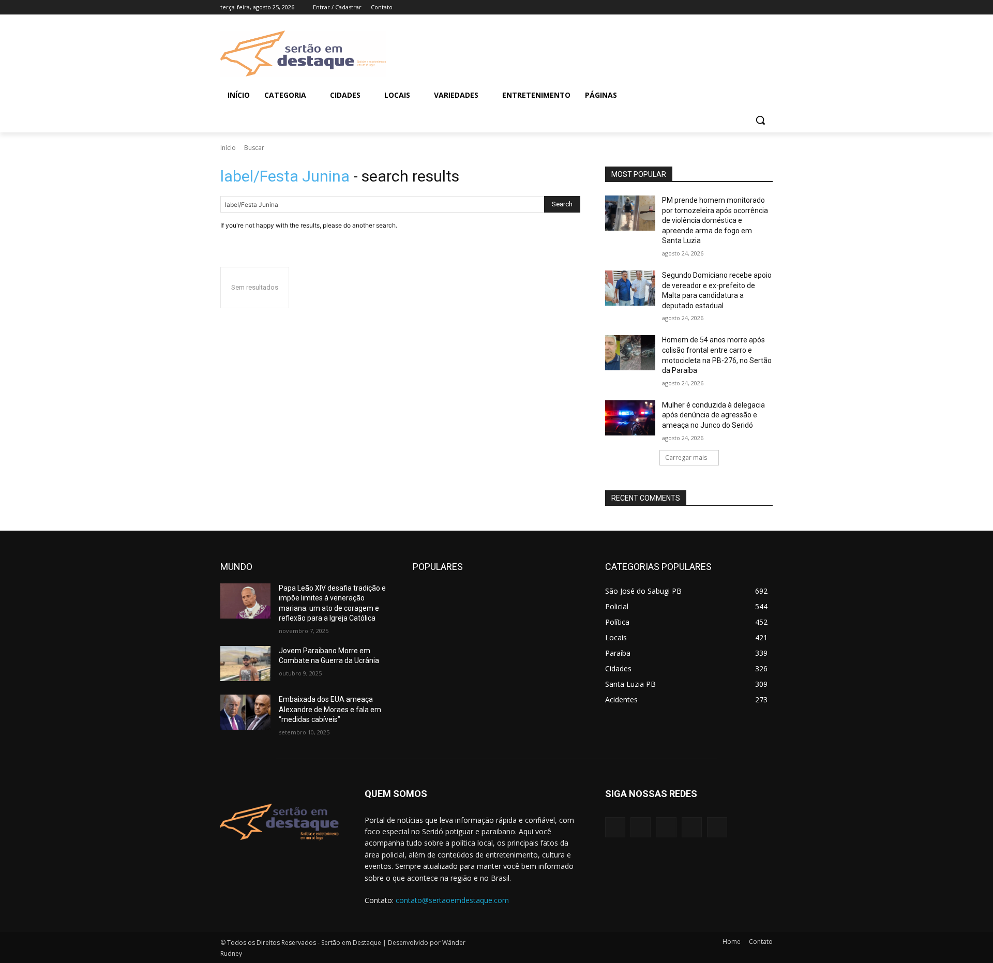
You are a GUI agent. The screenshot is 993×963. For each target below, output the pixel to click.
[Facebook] (709, 7)
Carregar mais (686, 457)
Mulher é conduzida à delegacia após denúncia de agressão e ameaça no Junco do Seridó (713, 415)
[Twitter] (738, 7)
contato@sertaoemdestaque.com (452, 900)
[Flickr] (666, 827)
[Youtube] (767, 7)
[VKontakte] (717, 827)
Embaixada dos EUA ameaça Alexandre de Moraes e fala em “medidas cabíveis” (330, 709)
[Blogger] (615, 827)
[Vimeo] (752, 7)
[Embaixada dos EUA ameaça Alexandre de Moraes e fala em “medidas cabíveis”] (245, 712)
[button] (760, 120)
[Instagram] (724, 7)
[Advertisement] (579, 52)
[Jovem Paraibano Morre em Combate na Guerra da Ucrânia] (245, 663)
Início (228, 147)
